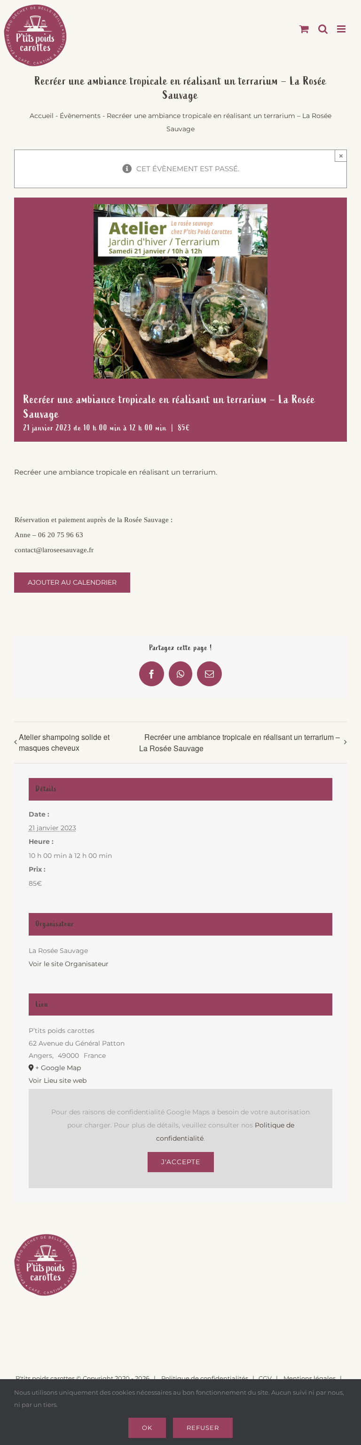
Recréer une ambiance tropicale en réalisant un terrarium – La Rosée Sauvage (239, 742)
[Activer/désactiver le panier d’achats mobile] (304, 29)
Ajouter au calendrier (72, 583)
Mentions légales (309, 1378)
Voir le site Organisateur (69, 964)
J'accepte (180, 1162)
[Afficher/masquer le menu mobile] (342, 29)
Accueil (42, 115)
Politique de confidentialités (204, 1378)
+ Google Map (58, 1068)
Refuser (203, 1427)
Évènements (80, 115)
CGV (265, 1378)
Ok (147, 1427)
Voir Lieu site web (57, 1080)
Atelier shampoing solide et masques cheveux (64, 742)
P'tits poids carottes (45, 1378)
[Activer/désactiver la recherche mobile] (323, 29)
